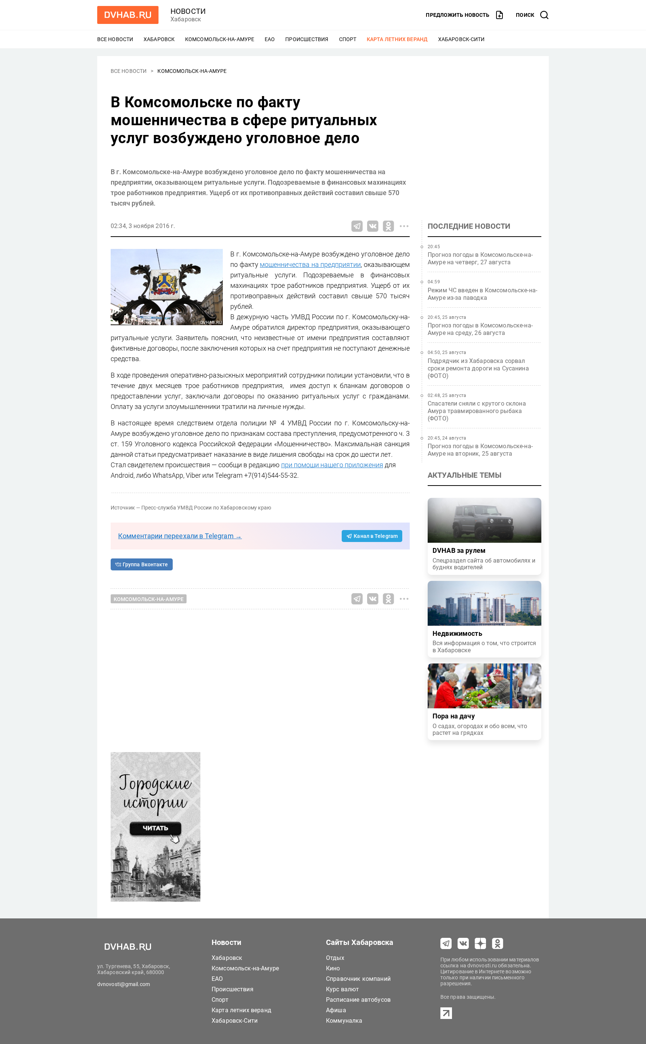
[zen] (480, 943)
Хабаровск (159, 39)
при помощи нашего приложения (332, 465)
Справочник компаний (358, 978)
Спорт (348, 39)
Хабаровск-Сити (461, 39)
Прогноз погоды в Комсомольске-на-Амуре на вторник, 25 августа (480, 450)
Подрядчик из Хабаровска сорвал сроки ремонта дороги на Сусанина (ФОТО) (478, 368)
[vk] (463, 943)
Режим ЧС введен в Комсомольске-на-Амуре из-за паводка (482, 294)
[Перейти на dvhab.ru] (128, 15)
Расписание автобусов (358, 999)
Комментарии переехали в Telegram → (180, 536)
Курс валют (342, 989)
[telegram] (446, 943)
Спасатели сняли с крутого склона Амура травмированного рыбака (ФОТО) (477, 411)
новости (188, 11)
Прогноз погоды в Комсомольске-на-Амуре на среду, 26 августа (480, 329)
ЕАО (270, 39)
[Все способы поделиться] (404, 226)
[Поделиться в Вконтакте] (372, 226)
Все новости (115, 39)
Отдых (335, 957)
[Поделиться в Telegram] (357, 226)
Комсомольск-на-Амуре (219, 39)
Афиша (336, 1010)
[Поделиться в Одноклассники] (388, 226)
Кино (333, 968)
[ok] (497, 943)
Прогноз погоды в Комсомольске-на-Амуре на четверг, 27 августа (480, 258)
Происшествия (306, 39)
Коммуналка (344, 1020)
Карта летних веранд (397, 39)
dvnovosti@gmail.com (123, 984)
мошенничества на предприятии (310, 264)
